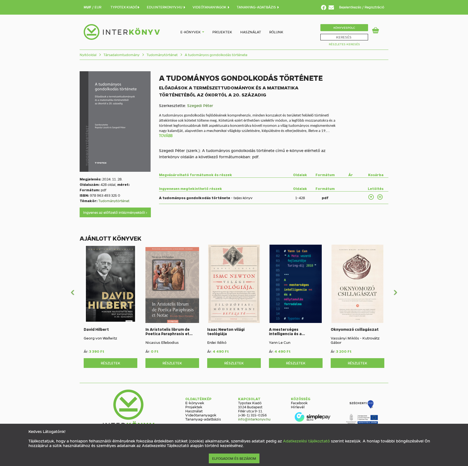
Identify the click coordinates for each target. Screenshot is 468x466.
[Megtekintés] (380, 197)
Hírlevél (297, 406)
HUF (88, 7)
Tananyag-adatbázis (203, 418)
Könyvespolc (344, 27)
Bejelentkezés (350, 7)
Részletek (110, 363)
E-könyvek (190, 32)
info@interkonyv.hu (254, 419)
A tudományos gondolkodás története (215, 54)
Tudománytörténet (162, 54)
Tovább (166, 136)
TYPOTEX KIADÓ (123, 7)
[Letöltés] (371, 197)
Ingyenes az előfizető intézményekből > (115, 212)
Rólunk (276, 32)
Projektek (222, 32)
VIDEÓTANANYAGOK (210, 7)
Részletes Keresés (344, 44)
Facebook (299, 402)
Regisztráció (374, 7)
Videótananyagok (200, 414)
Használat (250, 32)
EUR (98, 7)
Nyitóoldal (88, 54)
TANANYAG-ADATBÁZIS (257, 7)
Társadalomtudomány (121, 54)
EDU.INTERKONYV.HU (165, 7)
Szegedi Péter (200, 105)
